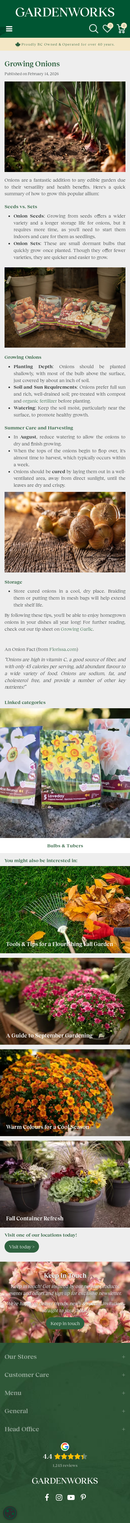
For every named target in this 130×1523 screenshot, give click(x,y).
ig (58, 1497)
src (93, 28)
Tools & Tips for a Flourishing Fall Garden (59, 944)
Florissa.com (62, 649)
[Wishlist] (107, 28)
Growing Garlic (77, 629)
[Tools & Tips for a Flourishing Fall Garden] (65, 909)
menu (9, 28)
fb (46, 1497)
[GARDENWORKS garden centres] (65, 12)
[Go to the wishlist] (107, 28)
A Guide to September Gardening (49, 1035)
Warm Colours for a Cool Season (48, 1126)
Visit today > (21, 1246)
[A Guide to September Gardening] (65, 1001)
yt (71, 1497)
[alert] (10, 1513)
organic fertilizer (40, 400)
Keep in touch (65, 1323)
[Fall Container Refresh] (65, 1184)
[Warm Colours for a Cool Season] (65, 1092)
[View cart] (120, 28)
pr (83, 1497)
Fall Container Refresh (35, 1218)
